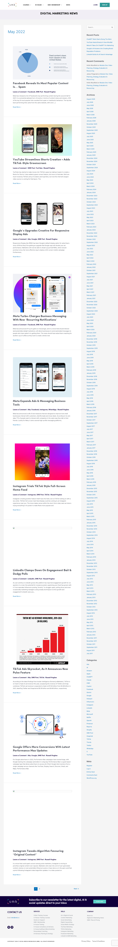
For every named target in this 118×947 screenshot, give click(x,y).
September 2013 (92, 572)
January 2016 (91, 485)
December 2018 (92, 376)
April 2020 (90, 326)
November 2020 (92, 304)
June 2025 (90, 139)
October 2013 (91, 569)
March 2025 (90, 149)
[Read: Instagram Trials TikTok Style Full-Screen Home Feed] (42, 462)
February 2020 (91, 333)
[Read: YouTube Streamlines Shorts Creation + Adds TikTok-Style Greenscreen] (42, 140)
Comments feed (92, 775)
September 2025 (92, 130)
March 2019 (90, 367)
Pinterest (90, 723)
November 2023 (92, 199)
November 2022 (92, 236)
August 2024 (91, 171)
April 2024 (90, 183)
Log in (89, 769)
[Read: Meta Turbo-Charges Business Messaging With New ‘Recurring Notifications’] (42, 293)
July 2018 (90, 392)
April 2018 (90, 401)
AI (87, 667)
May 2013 (90, 585)
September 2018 (92, 386)
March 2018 (90, 404)
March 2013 (90, 591)
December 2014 (92, 526)
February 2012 (91, 632)
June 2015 (90, 507)
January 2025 (91, 155)
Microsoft (90, 714)
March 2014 (90, 554)
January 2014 (91, 560)
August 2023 (91, 208)
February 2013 (91, 594)
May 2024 (90, 180)
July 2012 (90, 616)
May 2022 (90, 255)
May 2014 (90, 547)
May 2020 (90, 323)
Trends (89, 742)
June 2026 (90, 105)
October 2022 (91, 239)
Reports (89, 727)
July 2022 (90, 248)
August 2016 (91, 463)
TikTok (47, 495)
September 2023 (92, 205)
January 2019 (91, 373)
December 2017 (92, 414)
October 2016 (91, 457)
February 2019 (91, 370)
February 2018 (91, 407)
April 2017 (90, 438)
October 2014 (91, 532)
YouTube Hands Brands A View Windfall (99, 42)
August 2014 (91, 538)
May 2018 (90, 398)
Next (76, 889)
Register (89, 765)
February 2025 (91, 152)
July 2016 (90, 466)
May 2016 (90, 473)
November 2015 (92, 491)
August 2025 (91, 133)
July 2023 (90, 211)
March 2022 (90, 261)
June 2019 (90, 357)
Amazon (89, 671)
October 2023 (91, 202)
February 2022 (91, 264)
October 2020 (91, 308)
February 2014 (91, 557)
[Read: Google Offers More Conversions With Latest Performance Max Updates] (42, 726)
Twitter (89, 745)
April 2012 (90, 625)
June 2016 (90, 470)
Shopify (89, 730)
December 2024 (92, 158)
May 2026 (90, 108)
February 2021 (91, 295)
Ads (29, 239)
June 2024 (90, 177)
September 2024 (92, 167)
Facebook (31, 92)
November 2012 (92, 604)
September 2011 (92, 647)
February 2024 (91, 189)
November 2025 (92, 124)
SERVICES (37, 911)
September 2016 (92, 460)
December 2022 (92, 233)
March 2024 (90, 186)
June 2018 (90, 395)
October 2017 (91, 420)
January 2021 (91, 298)
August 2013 (91, 576)
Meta (88, 711)
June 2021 (90, 283)
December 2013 (92, 563)
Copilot (89, 686)
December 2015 (92, 488)
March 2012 (90, 628)
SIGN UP (104, 5)
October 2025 (91, 127)
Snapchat (90, 736)
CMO (88, 683)
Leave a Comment (20, 92)
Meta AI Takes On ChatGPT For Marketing (100, 45)
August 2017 (91, 426)
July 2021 (90, 280)
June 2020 (90, 320)
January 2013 (91, 597)
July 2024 (90, 174)
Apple (88, 674)
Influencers (90, 702)
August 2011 (91, 650)
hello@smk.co (15, 917)
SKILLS (63, 911)
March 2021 (90, 292)
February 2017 (91, 445)
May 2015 (90, 510)
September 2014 (92, 535)
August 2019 (91, 351)
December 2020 (92, 301)
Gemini (89, 692)
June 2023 (90, 214)
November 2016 (92, 454)
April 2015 (90, 513)
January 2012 (91, 635)
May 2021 (90, 286)
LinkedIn (31, 579)
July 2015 (90, 504)
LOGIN (95, 5)
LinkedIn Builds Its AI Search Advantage (99, 54)
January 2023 (91, 230)
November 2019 (92, 342)
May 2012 (90, 622)
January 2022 (91, 267)
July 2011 (90, 653)
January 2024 (91, 192)
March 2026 (90, 115)
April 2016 (90, 476)
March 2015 (90, 516)
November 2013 (92, 566)
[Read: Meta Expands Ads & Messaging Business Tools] (42, 377)
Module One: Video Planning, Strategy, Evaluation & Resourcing (99, 68)
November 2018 (92, 379)
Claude (89, 680)
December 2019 (92, 339)
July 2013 (90, 579)
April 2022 (90, 258)
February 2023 (91, 227)
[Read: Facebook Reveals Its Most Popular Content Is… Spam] (42, 63)
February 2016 (91, 482)
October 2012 (91, 607)
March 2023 (90, 224)
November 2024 (92, 161)
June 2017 (90, 432)
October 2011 (91, 644)
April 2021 (90, 289)
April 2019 (90, 364)
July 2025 (90, 136)
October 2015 (91, 495)
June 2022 (90, 252)
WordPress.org (91, 778)
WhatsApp (52, 410)
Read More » (17, 107)
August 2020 (91, 314)
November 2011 (92, 641)
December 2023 (92, 195)
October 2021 (91, 270)
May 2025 (90, 143)
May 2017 (90, 435)
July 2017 (90, 429)
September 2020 (92, 311)
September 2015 (92, 498)
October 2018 (91, 382)
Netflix (89, 717)
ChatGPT (90, 677)
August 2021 (91, 277)
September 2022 (92, 242)
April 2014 (90, 551)
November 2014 (92, 529)
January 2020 (91, 336)
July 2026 (90, 102)
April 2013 (90, 588)
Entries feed (91, 772)
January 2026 (91, 121)
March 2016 (90, 479)
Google (34, 239)
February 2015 (91, 519)
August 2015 (91, 501)
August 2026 (91, 99)
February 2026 (91, 118)
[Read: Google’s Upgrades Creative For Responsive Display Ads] (42, 213)
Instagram (44, 410)
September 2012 (92, 610)
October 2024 (91, 164)
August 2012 (91, 613)
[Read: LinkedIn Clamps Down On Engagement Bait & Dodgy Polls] (42, 546)
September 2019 (92, 348)
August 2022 (91, 245)
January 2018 (91, 410)
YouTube (39, 168)
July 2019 (90, 354)
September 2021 (92, 273)
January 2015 (91, 523)
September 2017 (92, 423)
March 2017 (90, 442)
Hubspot (89, 699)
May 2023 (90, 217)
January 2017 (91, 448)
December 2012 (92, 600)
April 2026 (90, 111)
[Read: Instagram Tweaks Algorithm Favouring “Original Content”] (42, 818)
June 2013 (90, 582)
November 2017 (92, 417)
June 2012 (90, 619)
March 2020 (90, 329)
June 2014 (90, 544)
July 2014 (90, 541)
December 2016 (92, 451)
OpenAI (89, 720)
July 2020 (90, 317)
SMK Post (39, 92)
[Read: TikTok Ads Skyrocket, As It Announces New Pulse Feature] (42, 639)
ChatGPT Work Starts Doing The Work (99, 39)
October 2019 (91, 345)
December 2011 (92, 638)
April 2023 (90, 220)
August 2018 (91, 389)
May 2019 (90, 361)
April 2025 (90, 146)
